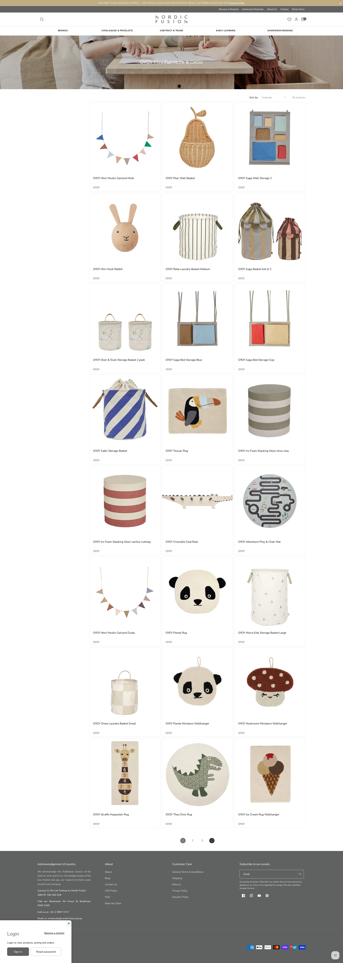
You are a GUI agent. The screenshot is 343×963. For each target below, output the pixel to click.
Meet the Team (113, 903)
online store (236, 3)
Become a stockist (54, 933)
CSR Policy (111, 890)
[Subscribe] (300, 874)
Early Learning (225, 30)
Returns (176, 884)
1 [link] (183, 840)
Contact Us (111, 884)
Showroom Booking (280, 30)
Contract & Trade (171, 30)
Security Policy (180, 897)
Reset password (46, 952)
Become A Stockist (228, 9)
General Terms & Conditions (187, 872)
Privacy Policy (179, 890)
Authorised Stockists (253, 9)
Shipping (177, 878)
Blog (107, 878)
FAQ (107, 897)
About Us (272, 9)
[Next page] (212, 840)
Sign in (18, 952)
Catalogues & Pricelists (117, 30)
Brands (63, 30)
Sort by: (253, 97)
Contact (284, 9)
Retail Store (298, 9)
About (108, 872)
